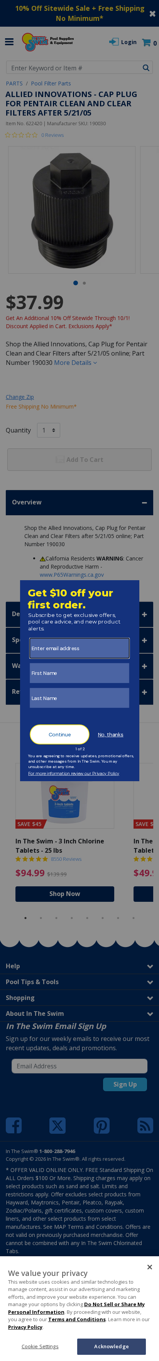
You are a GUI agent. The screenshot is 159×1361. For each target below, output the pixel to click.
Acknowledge (111, 1346)
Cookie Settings (40, 1346)
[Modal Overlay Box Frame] (79, 680)
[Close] (149, 1267)
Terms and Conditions (77, 1319)
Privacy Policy (25, 1327)
